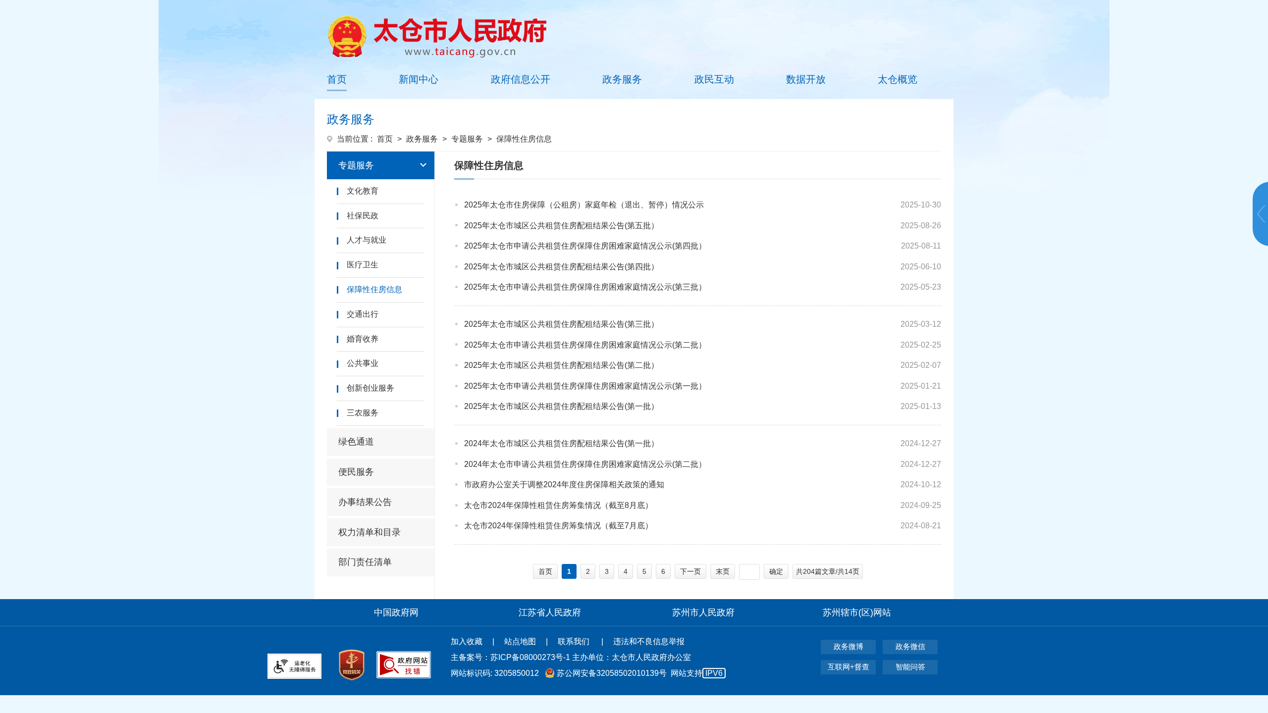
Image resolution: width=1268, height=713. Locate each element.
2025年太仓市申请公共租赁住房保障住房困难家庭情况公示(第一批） (585, 386)
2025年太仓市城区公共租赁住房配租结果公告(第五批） (561, 225)
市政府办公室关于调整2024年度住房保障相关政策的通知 (564, 484)
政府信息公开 (520, 79)
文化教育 (362, 191)
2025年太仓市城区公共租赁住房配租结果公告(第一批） (561, 406)
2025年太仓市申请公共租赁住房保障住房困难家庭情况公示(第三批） (585, 287)
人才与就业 (366, 240)
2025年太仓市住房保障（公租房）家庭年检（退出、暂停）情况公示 (584, 205)
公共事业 (362, 363)
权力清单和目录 (369, 532)
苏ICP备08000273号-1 (530, 657)
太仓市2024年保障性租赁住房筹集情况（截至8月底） (558, 505)
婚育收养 (362, 339)
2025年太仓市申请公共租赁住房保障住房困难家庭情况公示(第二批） (585, 345)
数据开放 (806, 79)
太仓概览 (897, 79)
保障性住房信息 (374, 289)
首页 (337, 79)
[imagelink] (437, 36)
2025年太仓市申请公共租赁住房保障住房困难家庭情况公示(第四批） (585, 246)
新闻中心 (418, 79)
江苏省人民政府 (550, 612)
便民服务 (356, 472)
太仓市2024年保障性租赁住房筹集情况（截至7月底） (558, 525)
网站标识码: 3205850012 (587, 673)
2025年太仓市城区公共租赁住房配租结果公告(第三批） (561, 324)
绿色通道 (356, 442)
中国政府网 (396, 612)
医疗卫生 (362, 264)
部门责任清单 (365, 562)
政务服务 (622, 79)
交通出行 (362, 314)
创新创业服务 (370, 388)
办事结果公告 (365, 502)
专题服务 (467, 139)
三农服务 (362, 412)
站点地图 (520, 641)
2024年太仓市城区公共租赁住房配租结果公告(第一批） (561, 443)
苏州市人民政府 (703, 612)
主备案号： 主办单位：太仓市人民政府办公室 (571, 657)
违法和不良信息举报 (649, 641)
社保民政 (362, 215)
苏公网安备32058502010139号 (612, 673)
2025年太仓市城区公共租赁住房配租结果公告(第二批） (561, 365)
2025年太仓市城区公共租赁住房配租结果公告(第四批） (561, 266)
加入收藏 (466, 641)
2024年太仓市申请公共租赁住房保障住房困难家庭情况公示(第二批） (585, 464)
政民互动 (714, 79)
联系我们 (574, 641)
